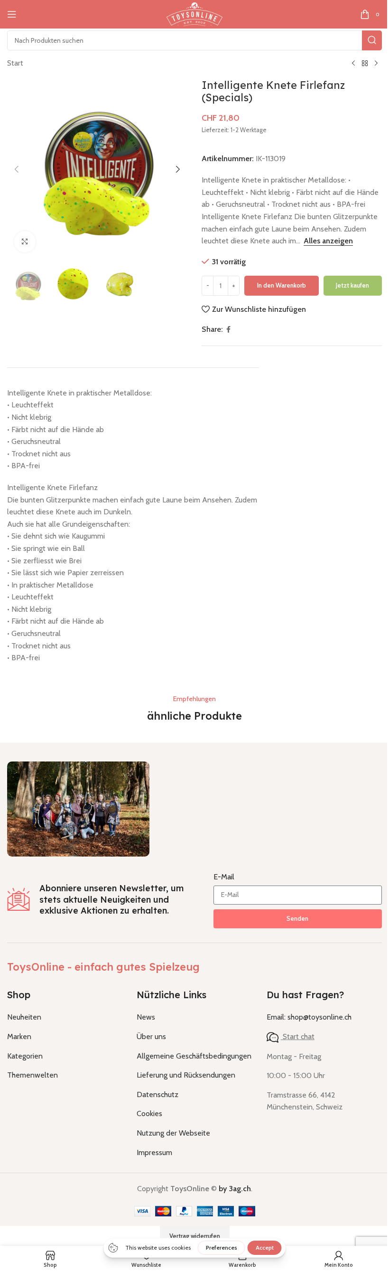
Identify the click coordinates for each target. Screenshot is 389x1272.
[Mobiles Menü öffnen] (11, 14)
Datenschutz (157, 1094)
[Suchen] (372, 40)
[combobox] (194, 40)
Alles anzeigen (328, 240)
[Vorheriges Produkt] (353, 63)
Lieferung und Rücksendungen (186, 1074)
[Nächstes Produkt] (376, 63)
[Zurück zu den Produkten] (364, 63)
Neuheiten (24, 1016)
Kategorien (25, 1055)
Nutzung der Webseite (173, 1132)
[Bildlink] (78, 808)
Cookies (149, 1113)
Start (15, 62)
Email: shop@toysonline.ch (309, 1016)
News (146, 1016)
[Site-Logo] (194, 13)
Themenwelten (32, 1074)
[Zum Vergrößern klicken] (25, 241)
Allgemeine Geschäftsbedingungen (194, 1055)
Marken (19, 1036)
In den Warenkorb (281, 285)
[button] (16, 169)
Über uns (151, 1036)
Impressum (154, 1152)
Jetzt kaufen (352, 285)
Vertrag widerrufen (194, 1236)
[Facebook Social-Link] (228, 329)
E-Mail (223, 876)
